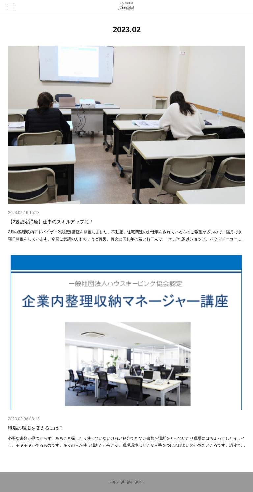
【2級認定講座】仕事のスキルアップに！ (51, 221)
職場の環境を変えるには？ (35, 427)
